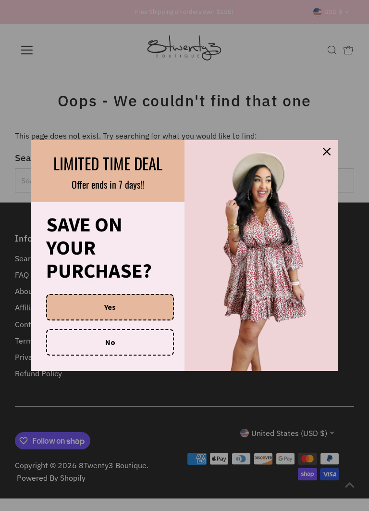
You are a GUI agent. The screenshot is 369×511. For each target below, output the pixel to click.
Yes (110, 307)
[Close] (326, 151)
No (110, 342)
